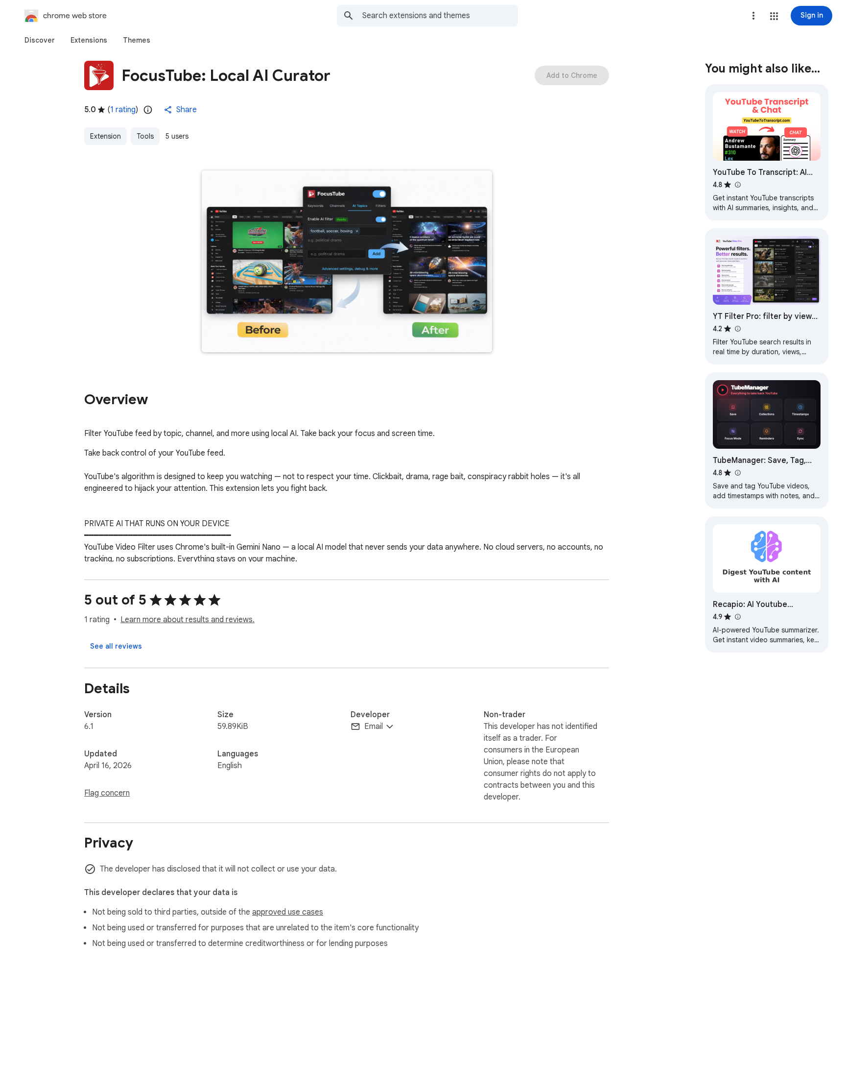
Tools (145, 136)
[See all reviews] (116, 646)
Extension (105, 136)
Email (373, 726)
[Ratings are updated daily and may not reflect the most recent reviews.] (148, 110)
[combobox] (440, 16)
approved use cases (287, 912)
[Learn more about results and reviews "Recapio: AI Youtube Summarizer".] (737, 617)
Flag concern (107, 793)
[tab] (40, 40)
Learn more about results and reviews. (187, 620)
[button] (774, 16)
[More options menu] (753, 15)
